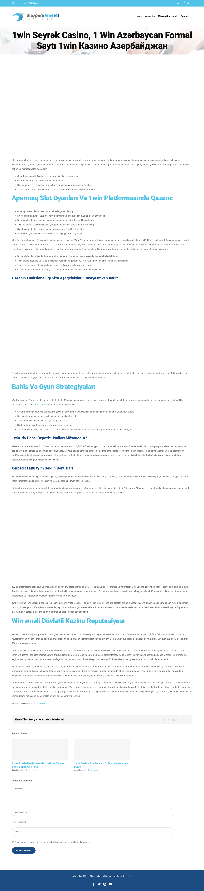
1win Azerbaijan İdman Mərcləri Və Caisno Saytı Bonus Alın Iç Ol (39, 749)
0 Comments (31, 770)
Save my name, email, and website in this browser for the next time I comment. (53, 842)
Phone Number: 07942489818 (27, 3)
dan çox (39, 404)
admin (16, 704)
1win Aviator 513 (40, 704)
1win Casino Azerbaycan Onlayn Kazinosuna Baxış (102, 749)
